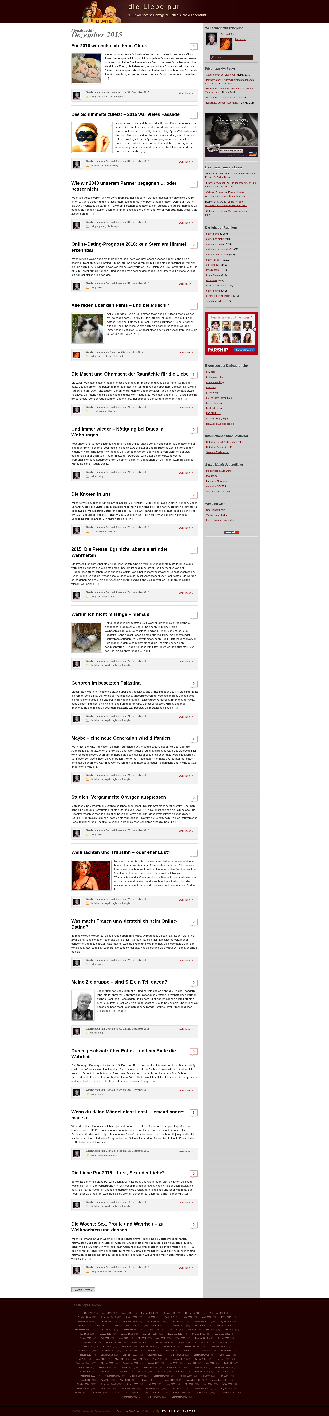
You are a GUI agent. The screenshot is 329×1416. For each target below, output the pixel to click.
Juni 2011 (191, 1363)
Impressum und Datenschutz (221, 520)
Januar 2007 (202, 1392)
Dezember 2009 (87, 1376)
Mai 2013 (188, 1351)
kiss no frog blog (214, 403)
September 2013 (108, 1351)
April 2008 (207, 1384)
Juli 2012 (82, 1359)
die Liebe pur (154, 6)
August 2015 (85, 1338)
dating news (212, 234)
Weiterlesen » (186, 93)
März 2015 (180, 1338)
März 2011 (84, 1367)
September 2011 (130, 1363)
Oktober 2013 (84, 1351)
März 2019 (126, 1313)
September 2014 (161, 1342)
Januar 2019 (169, 1313)
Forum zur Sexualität (217, 481)
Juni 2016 (191, 1330)
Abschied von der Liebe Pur (220, 75)
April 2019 (107, 1313)
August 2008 (132, 1384)
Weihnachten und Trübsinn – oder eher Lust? (121, 852)
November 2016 (82, 1330)
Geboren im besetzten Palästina (106, 683)
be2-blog (211, 372)
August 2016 (153, 1330)
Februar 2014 (147, 1346)
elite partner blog (215, 382)
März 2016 (84, 1334)
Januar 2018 (106, 1321)
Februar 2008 (83, 1388)
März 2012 (157, 1359)
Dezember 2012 (130, 1355)
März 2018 (226, 1317)
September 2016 (130, 1330)
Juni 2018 (169, 1317)
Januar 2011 (127, 1367)
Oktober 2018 (84, 1317)
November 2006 (129, 1397)
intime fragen (213, 275)
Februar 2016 (105, 1334)
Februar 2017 (178, 1325)
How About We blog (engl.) (220, 424)
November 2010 (174, 1367)
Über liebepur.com (215, 510)
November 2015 (174, 1334)
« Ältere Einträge (83, 1290)
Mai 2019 (88, 1313)
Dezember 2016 (223, 1325)
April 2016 (229, 1330)
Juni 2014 (222, 1342)
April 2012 (137, 1359)
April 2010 (160, 1371)
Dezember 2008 (193, 1380)
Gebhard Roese (229, 34)
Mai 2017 (119, 1325)
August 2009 (186, 1376)
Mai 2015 (142, 1338)
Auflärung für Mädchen (218, 491)
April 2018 (206, 1317)
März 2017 (157, 1325)
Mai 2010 (142, 1371)
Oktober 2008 (83, 1384)
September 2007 (201, 1388)
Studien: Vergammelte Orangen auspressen (118, 797)
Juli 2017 (82, 1325)
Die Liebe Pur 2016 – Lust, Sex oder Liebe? (118, 1172)
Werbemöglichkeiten (217, 515)
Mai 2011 (210, 1363)
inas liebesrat (213, 270)
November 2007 (153, 1388)
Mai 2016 (210, 1330)
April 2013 (206, 1351)
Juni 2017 (100, 1325)
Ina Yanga (240, 39)
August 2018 (131, 1317)
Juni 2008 (170, 1384)
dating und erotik (215, 239)
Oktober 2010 (198, 1367)
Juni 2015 (123, 1338)
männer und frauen (216, 285)
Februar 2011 (105, 1367)
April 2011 (228, 1363)
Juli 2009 (205, 1376)
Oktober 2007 (178, 1388)
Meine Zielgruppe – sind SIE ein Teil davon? (119, 981)
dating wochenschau (217, 254)
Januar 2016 (127, 1334)
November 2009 (112, 1376)
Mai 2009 (85, 1380)
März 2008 (227, 1384)
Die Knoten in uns (91, 494)
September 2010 (222, 1367)
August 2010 (85, 1371)
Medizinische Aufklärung (219, 471)
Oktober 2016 (106, 1330)
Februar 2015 (201, 1338)
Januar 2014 (169, 1346)
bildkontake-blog (215, 377)
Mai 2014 (88, 1346)
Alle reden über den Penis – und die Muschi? (120, 305)
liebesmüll (211, 280)
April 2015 (160, 1338)
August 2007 (226, 1388)
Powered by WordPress (128, 1411)
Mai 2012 (119, 1359)
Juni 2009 (224, 1376)
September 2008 (108, 1384)
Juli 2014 (204, 1342)
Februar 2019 (147, 1313)
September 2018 (108, 1317)
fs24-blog (211, 387)
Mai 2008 (189, 1384)
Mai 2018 (188, 1317)
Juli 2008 (152, 1384)
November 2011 (83, 1363)
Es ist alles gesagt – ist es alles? (223, 102)
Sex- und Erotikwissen (217, 452)
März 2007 (157, 1392)
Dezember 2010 (149, 1367)
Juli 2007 (77, 1392)
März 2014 (126, 1346)
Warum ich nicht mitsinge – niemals (110, 614)
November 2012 (154, 1355)
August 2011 (153, 1363)
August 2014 (184, 1342)
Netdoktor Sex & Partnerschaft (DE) (224, 442)
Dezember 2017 (129, 1321)
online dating (213, 290)
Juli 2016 (173, 1330)
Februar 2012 (178, 1359)
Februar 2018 (84, 1321)
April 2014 (107, 1346)
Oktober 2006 (154, 1397)
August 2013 (131, 1351)
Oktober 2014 (137, 1342)
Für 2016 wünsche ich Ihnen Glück (109, 45)
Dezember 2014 (88, 1342)
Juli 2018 (151, 1317)
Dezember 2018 (192, 1313)
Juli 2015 (105, 1338)
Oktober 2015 (198, 1334)
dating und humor (215, 244)
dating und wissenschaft (218, 249)
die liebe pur (212, 265)
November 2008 (219, 1380)
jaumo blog (212, 392)
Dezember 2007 (128, 1388)
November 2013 (217, 1346)
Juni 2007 (97, 1392)
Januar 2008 (105, 1388)
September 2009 (161, 1376)
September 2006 (179, 1397)
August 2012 (224, 1355)
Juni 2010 (123, 1371)
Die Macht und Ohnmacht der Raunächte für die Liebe (129, 373)
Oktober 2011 (107, 1363)
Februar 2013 (85, 1355)
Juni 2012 (100, 1359)
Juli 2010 (105, 1371)
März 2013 (226, 1351)
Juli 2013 (151, 1351)
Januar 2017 (200, 1325)
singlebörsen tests (215, 301)
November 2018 (217, 1313)
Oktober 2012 (177, 1355)
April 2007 (136, 1392)
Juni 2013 (169, 1351)
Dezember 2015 (150, 1334)
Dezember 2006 (227, 1392)
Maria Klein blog (214, 408)
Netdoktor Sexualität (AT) (219, 447)
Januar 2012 (200, 1359)
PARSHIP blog (213, 413)
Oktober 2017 (178, 1321)
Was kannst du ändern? (218, 97)
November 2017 (154, 1321)
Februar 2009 (146, 1380)
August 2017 (225, 1321)
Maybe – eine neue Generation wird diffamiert (120, 738)
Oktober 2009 (136, 1376)
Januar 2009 (169, 1380)
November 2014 (113, 1342)
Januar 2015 (223, 1338)
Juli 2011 (173, 1363)
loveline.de (212, 476)
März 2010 (180, 1371)
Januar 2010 (223, 1371)
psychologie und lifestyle (219, 296)
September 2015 (222, 1334)
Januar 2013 (107, 1355)
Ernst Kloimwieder (215, 183)
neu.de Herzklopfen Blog (219, 398)
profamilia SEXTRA (216, 486)
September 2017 (201, 1321)
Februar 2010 (201, 1371)
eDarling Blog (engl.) (217, 418)
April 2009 (105, 1380)
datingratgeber (213, 259)
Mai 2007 (117, 1392)
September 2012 (201, 1355)
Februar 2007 (179, 1392)
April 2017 (137, 1325)
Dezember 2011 (223, 1359)
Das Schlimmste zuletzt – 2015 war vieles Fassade (125, 114)
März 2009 (125, 1380)
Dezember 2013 (192, 1346)
